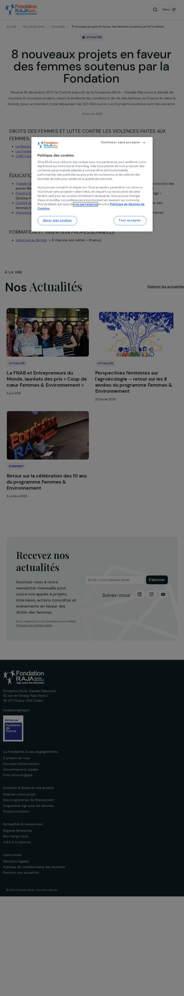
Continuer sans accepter (120, 142)
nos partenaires (85, 204)
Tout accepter (130, 220)
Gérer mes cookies (57, 220)
